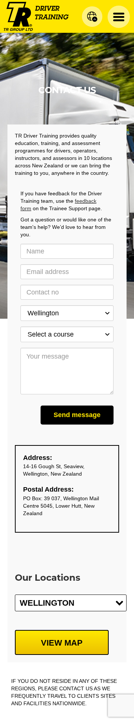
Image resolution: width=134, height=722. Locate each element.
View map (62, 642)
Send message (77, 415)
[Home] (36, 16)
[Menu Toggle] (119, 17)
